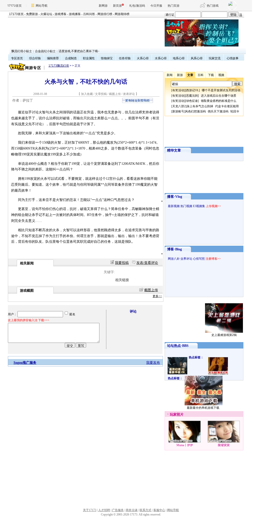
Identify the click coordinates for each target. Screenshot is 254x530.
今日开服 (156, 5)
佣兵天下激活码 (218, 111)
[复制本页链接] (137, 102)
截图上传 (115, 94)
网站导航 (42, 5)
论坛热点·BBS (178, 346)
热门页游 (173, 5)
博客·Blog (174, 249)
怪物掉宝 (107, 58)
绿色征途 (192, 101)
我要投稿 (122, 263)
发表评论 (129, 94)
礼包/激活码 (137, 5)
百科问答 (89, 14)
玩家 (173, 414)
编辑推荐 (53, 58)
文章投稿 (101, 94)
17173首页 (14, 5)
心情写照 (199, 258)
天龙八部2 (179, 106)
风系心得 (197, 58)
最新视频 (174, 206)
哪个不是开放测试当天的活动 (221, 90)
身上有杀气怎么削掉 (200, 106)
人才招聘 (104, 510)
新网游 (103, 5)
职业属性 (89, 58)
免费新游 (32, 14)
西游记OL (192, 90)
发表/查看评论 (147, 263)
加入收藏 (87, 94)
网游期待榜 (122, 14)
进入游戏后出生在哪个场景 (218, 95)
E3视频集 (199, 206)
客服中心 (159, 510)
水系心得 (161, 58)
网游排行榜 (104, 14)
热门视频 (186, 206)
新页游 (117, 5)
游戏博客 (60, 14)
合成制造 (71, 58)
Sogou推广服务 (25, 362)
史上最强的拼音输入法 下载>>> (28, 320)
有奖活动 (178, 90)
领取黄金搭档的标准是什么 (218, 101)
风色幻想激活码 (195, 111)
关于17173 (89, 510)
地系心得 (179, 58)
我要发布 (153, 362)
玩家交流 (215, 58)
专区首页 (17, 58)
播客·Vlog (174, 196)
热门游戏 (213, 5)
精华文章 (174, 150)
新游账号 (178, 111)
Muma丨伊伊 (184, 445)
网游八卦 (174, 258)
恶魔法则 (192, 95)
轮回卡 (234, 111)
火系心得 (143, 58)
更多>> (157, 296)
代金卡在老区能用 (227, 106)
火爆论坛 (46, 14)
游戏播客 (75, 14)
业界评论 (186, 258)
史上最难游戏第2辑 (224, 335)
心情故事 (232, 58)
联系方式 (145, 510)
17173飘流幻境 (58, 65)
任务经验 (125, 58)
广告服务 (118, 510)
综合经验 (35, 58)
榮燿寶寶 (224, 445)
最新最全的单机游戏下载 (203, 407)
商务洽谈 (132, 510)
